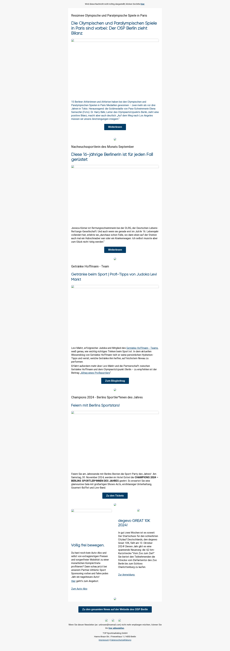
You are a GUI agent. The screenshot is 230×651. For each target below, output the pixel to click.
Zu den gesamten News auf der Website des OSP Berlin (115, 609)
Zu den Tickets (115, 495)
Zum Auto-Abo (79, 588)
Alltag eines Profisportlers (95, 372)
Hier (73, 581)
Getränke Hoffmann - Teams (142, 348)
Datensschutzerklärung (120, 640)
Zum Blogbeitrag (115, 380)
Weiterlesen (115, 127)
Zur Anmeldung (126, 574)
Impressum (104, 640)
